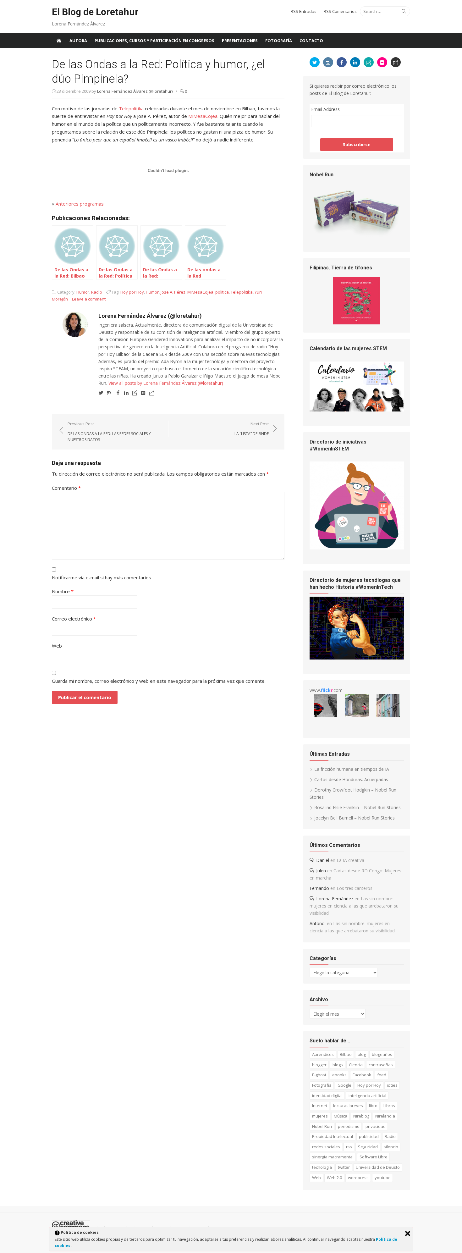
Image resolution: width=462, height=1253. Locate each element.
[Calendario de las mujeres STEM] (357, 410)
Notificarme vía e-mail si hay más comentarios (101, 577)
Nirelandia (385, 1116)
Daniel (322, 860)
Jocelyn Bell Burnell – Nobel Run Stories (354, 818)
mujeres (320, 1116)
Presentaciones (240, 40)
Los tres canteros (354, 888)
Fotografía (278, 40)
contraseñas (381, 1065)
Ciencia (356, 1065)
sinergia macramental (333, 1157)
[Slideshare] (134, 392)
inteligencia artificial (367, 1095)
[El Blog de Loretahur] (59, 40)
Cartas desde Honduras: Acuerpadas (351, 779)
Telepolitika (131, 108)
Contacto (311, 40)
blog (362, 1054)
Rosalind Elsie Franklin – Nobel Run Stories (357, 807)
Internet (319, 1105)
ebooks (339, 1075)
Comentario (66, 488)
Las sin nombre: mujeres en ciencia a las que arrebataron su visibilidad (354, 906)
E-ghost (319, 1075)
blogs (338, 1065)
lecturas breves (348, 1105)
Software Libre (374, 1157)
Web (57, 646)
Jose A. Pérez (173, 292)
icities (392, 1085)
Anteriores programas (80, 204)
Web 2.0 (334, 1177)
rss (349, 1147)
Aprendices (323, 1054)
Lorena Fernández (334, 899)
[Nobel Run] (357, 236)
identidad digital (327, 1095)
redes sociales (326, 1147)
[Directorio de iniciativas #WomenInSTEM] (357, 548)
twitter (344, 1167)
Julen (321, 871)
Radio (96, 292)
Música (340, 1116)
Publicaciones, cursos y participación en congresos (154, 40)
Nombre (63, 591)
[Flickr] (143, 392)
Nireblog (361, 1116)
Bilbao (346, 1054)
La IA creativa (350, 860)
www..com (326, 690)
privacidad (376, 1126)
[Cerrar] (407, 1233)
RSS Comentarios (340, 11)
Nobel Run (322, 1126)
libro (373, 1105)
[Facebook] (117, 392)
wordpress (358, 1177)
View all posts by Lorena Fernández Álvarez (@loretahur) (165, 383)
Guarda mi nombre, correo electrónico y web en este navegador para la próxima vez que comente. (159, 681)
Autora (78, 40)
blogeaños (382, 1054)
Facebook (362, 1075)
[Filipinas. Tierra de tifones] (356, 323)
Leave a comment (89, 299)
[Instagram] (109, 392)
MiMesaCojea (202, 116)
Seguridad (368, 1147)
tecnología (322, 1167)
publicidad (369, 1136)
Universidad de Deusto (378, 1167)
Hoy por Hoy (132, 292)
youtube (383, 1177)
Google (344, 1085)
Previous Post (109, 431)
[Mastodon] (151, 392)
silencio (391, 1147)
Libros (389, 1105)
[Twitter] (100, 392)
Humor (82, 292)
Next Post (251, 428)
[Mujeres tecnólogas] (357, 658)
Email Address (325, 109)
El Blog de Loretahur (95, 11)
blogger (319, 1065)
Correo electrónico (74, 618)
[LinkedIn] (126, 392)
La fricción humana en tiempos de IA (351, 769)
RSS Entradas (303, 11)
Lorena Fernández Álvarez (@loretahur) (135, 91)
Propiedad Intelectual (332, 1136)
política (222, 292)
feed (381, 1075)
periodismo (349, 1126)
